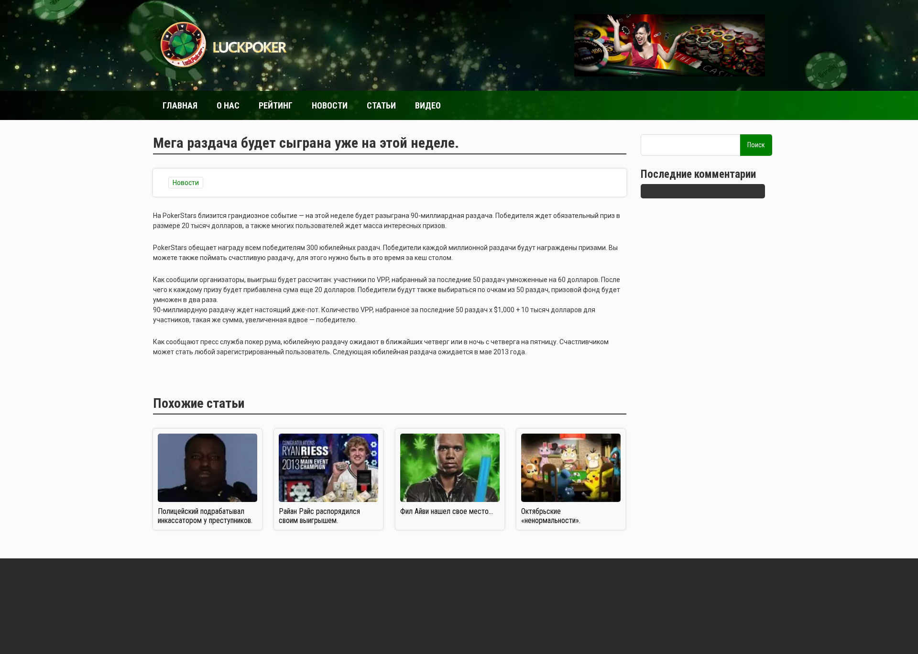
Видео (428, 105)
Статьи (381, 105)
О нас (228, 105)
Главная (180, 105)
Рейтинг (276, 105)
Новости (330, 105)
